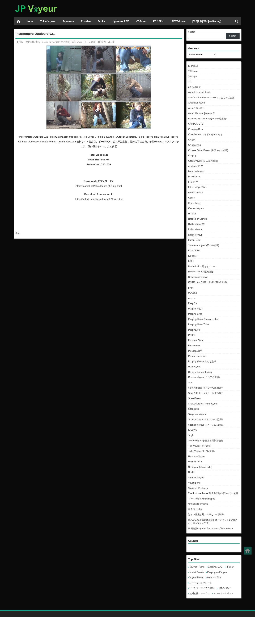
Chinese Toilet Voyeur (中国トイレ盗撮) (208, 150)
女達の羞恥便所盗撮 (198, 504)
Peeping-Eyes (195, 314)
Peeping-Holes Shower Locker (203, 319)
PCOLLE (192, 292)
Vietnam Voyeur (196, 477)
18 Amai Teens (196, 567)
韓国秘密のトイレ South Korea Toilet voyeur (210, 528)
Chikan (191, 139)
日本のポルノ (224, 588)
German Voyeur (196, 208)
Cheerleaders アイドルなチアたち (205, 134)
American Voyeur (196, 102)
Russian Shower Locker (200, 372)
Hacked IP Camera (197, 219)
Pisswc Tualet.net (197, 356)
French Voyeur (195, 192)
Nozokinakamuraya (197, 277)
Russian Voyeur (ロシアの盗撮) (204, 377)
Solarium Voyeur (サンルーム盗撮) (205, 419)
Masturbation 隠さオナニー (201, 266)
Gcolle (191, 197)
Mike (21, 42)
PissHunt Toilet (195, 340)
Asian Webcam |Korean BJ (201, 113)
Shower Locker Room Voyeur (202, 403)
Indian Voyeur (195, 229)
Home (30, 21)
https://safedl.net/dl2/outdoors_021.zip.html (98, 199)
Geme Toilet (194, 203)
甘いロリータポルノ (223, 593)
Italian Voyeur (195, 234)
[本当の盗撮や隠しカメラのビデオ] (36, 4)
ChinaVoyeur (194, 145)
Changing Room (196, 129)
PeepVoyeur (194, 329)
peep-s (191, 298)
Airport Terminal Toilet (199, 92)
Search (191, 31)
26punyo (192, 76)
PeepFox (192, 303)
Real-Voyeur (194, 366)
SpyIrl (191, 435)
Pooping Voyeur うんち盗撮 (202, 361)
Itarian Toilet (194, 240)
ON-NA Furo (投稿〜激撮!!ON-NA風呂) (207, 282)
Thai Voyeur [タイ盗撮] (199, 446)
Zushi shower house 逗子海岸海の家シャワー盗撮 (213, 493)
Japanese (68, 21)
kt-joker (229, 567)
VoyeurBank (194, 482)
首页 (18, 21)
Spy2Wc (192, 430)
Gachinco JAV (215, 567)
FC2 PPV (158, 21)
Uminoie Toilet (195, 461)
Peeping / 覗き (195, 308)
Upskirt (191, 472)
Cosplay (192, 155)
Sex (190, 382)
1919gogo (193, 71)
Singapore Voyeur (197, 414)
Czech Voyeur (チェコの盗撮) (203, 161)
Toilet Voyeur (48, 21)
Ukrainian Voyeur (196, 456)
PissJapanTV (195, 351)
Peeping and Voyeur (217, 572)
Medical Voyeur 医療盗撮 (200, 271)
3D (189, 81)
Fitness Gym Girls (197, 187)
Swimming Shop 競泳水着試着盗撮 (205, 440)
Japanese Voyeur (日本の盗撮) (203, 245)
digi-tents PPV (120, 21)
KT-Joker (141, 21)
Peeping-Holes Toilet (198, 324)
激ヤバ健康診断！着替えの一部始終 (206, 514)
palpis (191, 287)
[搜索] (236, 21)
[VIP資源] (193, 66)
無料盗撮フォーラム (199, 593)
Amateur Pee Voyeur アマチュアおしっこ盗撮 (211, 97)
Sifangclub (193, 409)
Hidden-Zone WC (196, 224)
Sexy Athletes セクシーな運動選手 (205, 387)
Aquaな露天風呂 (196, 108)
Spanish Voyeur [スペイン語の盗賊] (206, 425)
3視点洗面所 (194, 87)
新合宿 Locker (195, 509)
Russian (86, 21)
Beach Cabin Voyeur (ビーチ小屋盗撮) (207, 118)
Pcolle (101, 21)
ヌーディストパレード (200, 583)
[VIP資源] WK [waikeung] (206, 21)
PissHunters (194, 345)
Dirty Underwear (196, 171)
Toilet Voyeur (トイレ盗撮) (201, 451)
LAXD (191, 261)
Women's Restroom (198, 488)
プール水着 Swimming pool (201, 498)
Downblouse (194, 176)
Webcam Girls (214, 577)
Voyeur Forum (196, 577)
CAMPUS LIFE (195, 124)
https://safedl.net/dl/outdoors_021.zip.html (99, 185)
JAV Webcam (177, 21)
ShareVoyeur (194, 398)
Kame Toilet (194, 250)
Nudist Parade (196, 572)
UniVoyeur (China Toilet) (200, 467)
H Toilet (192, 213)
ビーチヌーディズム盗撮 (201, 588)
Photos (191, 335)
